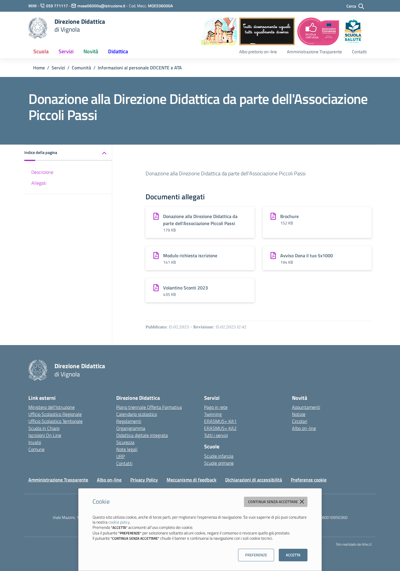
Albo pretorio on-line (258, 51)
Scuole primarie (219, 463)
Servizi (58, 67)
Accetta (293, 555)
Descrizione (42, 172)
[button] (68, 153)
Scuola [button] (41, 51)
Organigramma (130, 428)
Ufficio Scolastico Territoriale (55, 421)
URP (120, 456)
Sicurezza (125, 442)
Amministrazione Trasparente (314, 51)
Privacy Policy (144, 479)
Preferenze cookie (309, 479)
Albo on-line (304, 428)
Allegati (38, 182)
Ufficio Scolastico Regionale (55, 414)
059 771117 (57, 6)
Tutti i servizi (216, 435)
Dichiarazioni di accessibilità (253, 479)
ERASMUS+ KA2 (220, 428)
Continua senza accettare (273, 502)
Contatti (359, 51)
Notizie (298, 414)
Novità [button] (90, 51)
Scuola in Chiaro (43, 428)
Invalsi (34, 442)
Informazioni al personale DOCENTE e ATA (140, 67)
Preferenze (256, 555)
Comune (36, 449)
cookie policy (118, 522)
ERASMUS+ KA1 (220, 421)
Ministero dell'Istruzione (51, 407)
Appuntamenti (306, 407)
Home (39, 67)
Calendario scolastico (136, 414)
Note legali (126, 449)
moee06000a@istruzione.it (101, 6)
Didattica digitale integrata (142, 435)
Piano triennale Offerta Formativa (149, 407)
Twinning (213, 414)
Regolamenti (128, 421)
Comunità (81, 67)
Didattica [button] (118, 51)
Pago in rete (216, 407)
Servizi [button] (66, 51)
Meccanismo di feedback (191, 479)
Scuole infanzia (218, 455)
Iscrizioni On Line (44, 435)
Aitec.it (367, 544)
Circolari (299, 421)
